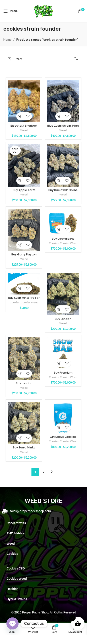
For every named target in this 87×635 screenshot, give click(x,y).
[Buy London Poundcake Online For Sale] (63, 294)
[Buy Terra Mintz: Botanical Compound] (24, 423)
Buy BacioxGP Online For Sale (63, 191)
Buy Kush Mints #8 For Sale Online (24, 299)
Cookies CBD (16, 568)
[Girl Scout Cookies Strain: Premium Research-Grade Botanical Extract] (63, 417)
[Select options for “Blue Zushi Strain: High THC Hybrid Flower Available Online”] (59, 116)
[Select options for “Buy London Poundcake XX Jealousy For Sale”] (20, 374)
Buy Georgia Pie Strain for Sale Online (63, 240)
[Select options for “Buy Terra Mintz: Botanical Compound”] (20, 438)
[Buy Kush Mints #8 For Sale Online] (24, 284)
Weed (24, 130)
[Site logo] (43, 11)
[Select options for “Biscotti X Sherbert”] (20, 116)
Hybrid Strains (17, 599)
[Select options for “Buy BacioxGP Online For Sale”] (59, 181)
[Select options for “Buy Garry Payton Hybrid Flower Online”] (20, 245)
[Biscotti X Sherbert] (24, 101)
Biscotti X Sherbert (23, 125)
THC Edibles (15, 533)
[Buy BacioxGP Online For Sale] (63, 165)
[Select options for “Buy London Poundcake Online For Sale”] (59, 309)
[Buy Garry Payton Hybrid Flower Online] (24, 230)
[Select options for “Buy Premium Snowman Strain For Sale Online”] (59, 363)
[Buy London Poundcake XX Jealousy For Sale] (24, 358)
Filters (18, 59)
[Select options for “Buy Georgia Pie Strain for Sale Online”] (59, 229)
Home (7, 39)
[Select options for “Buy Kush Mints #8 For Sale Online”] (20, 288)
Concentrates (16, 523)
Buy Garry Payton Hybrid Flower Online (24, 256)
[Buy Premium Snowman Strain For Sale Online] (63, 353)
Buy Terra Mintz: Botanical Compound (24, 449)
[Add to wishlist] (28, 116)
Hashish (12, 589)
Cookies (54, 243)
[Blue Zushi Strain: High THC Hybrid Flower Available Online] (63, 101)
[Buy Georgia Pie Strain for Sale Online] (63, 222)
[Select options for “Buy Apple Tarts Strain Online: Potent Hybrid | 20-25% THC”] (20, 181)
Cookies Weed (68, 243)
